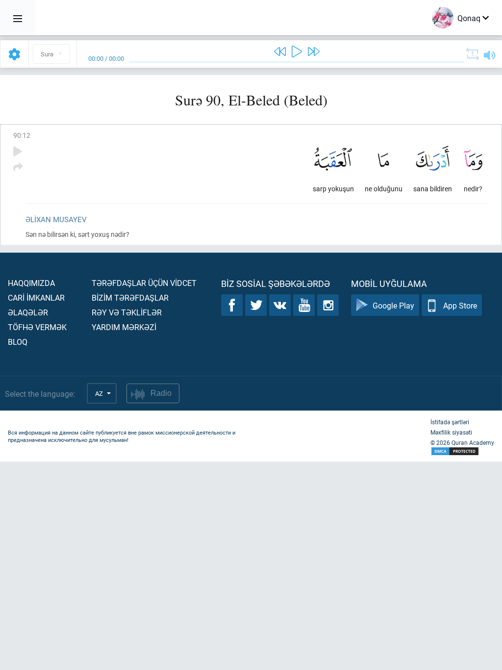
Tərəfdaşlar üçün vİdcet (144, 283)
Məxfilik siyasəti (451, 432)
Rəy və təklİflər (127, 312)
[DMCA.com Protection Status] (462, 451)
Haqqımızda (31, 283)
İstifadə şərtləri (449, 422)
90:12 (21, 135)
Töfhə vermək (37, 327)
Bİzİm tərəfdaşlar (130, 297)
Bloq (17, 341)
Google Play (393, 305)
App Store (460, 305)
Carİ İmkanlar (36, 297)
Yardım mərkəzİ (124, 327)
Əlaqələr (28, 312)
